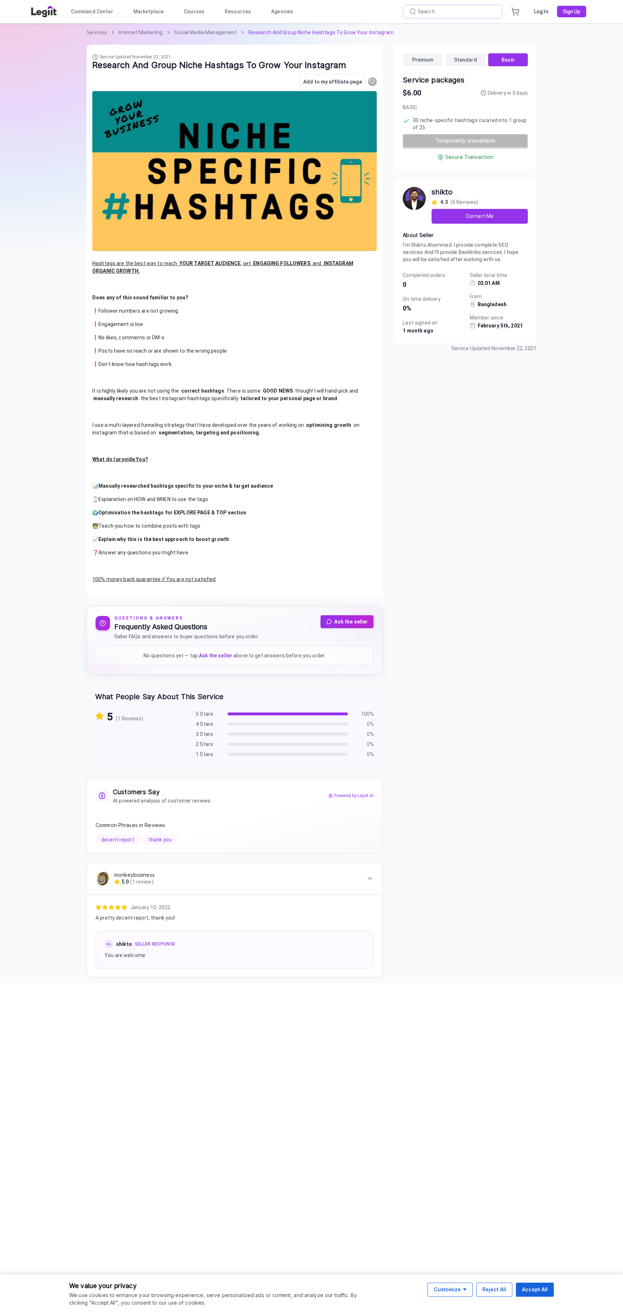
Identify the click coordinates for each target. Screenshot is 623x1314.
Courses (194, 11)
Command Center (92, 11)
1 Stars (204, 754)
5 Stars (204, 714)
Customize (447, 1289)
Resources (238, 11)
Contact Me (480, 216)
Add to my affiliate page (332, 82)
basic (508, 60)
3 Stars (204, 734)
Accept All (535, 1289)
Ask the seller (351, 622)
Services (97, 32)
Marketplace (148, 11)
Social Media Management (205, 32)
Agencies (282, 11)
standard (465, 60)
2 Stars (204, 744)
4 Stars (204, 724)
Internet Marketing (141, 32)
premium (422, 60)
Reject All (494, 1289)
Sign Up (571, 11)
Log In (541, 11)
